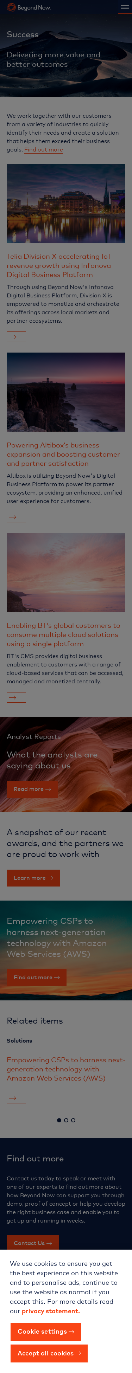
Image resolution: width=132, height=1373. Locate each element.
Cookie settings (42, 1331)
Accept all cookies (46, 1352)
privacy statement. (51, 1310)
